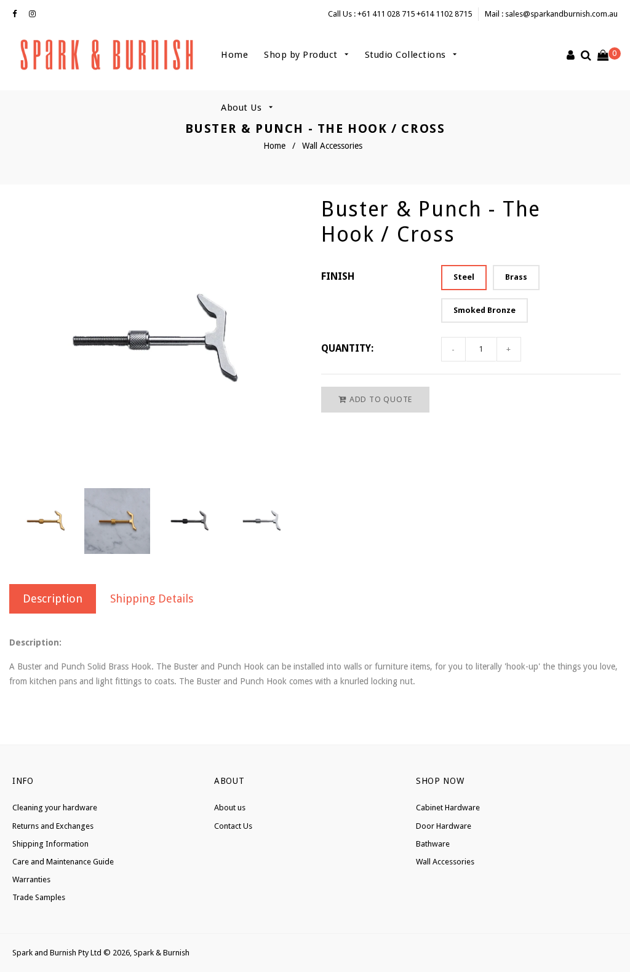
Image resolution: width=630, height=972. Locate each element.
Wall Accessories (332, 146)
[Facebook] (17, 14)
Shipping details (151, 598)
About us (229, 807)
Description (52, 598)
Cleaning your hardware (54, 807)
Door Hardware (443, 826)
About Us (243, 107)
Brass (516, 277)
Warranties (31, 879)
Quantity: (347, 348)
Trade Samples (38, 897)
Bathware (433, 843)
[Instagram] (35, 14)
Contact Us (233, 826)
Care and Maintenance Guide (63, 861)
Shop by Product (302, 54)
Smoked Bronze (484, 310)
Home (234, 54)
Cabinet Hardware (448, 807)
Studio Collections (407, 54)
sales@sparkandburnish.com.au (561, 13)
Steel (463, 277)
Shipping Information (50, 843)
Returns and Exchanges (53, 826)
